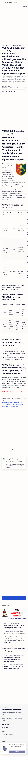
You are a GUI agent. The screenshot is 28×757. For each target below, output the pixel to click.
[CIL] (10, 636)
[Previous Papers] (5, 6)
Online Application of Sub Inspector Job (12, 404)
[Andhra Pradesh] (14, 646)
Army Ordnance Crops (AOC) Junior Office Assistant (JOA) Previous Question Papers (14, 627)
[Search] (24, 2)
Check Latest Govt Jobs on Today (10, 406)
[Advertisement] (14, 27)
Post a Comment (14, 598)
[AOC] (10, 623)
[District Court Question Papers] (17, 655)
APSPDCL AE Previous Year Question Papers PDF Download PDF (14, 667)
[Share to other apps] (14, 91)
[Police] (20, 6)
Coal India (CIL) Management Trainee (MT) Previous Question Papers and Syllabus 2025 (15, 640)
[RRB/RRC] (25, 6)
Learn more (12, 748)
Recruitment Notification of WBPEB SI (12, 402)
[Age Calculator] (14, 6)
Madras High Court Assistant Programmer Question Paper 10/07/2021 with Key (12, 659)
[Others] (19, 646)
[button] (22, 2)
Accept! (17, 751)
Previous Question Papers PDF (8, 2)
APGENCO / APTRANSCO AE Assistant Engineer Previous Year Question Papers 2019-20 (14, 650)
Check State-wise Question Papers (12, 449)
